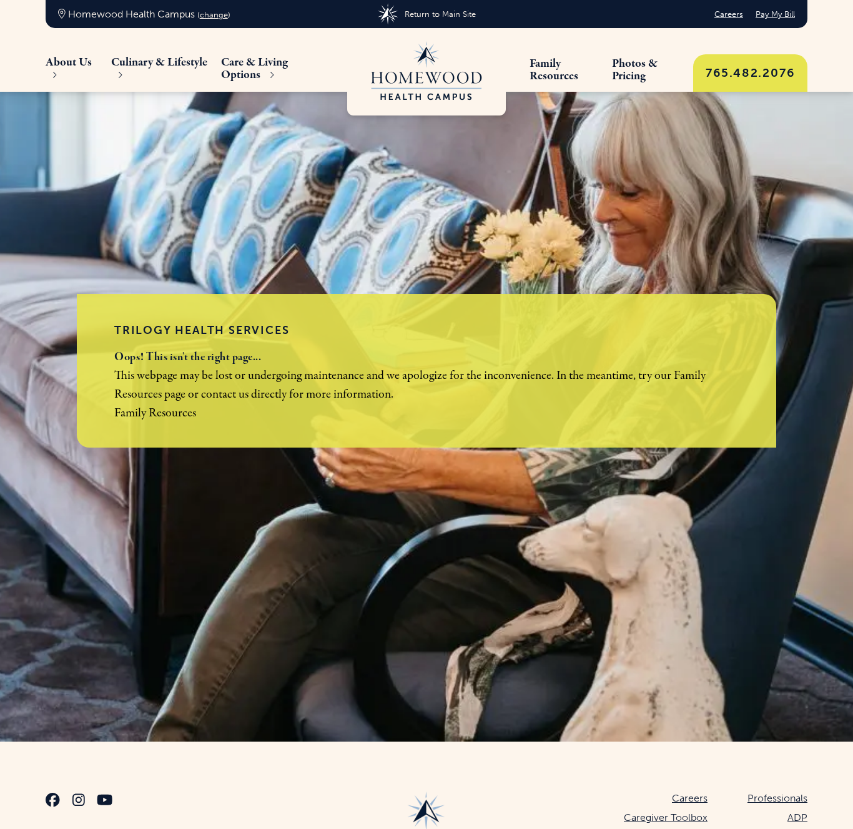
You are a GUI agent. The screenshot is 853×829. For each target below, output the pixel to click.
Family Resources (155, 413)
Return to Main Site (440, 14)
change (214, 14)
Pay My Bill (775, 14)
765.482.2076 (750, 73)
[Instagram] (78, 802)
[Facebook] (53, 802)
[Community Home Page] (426, 72)
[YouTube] (104, 802)
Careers (728, 14)
